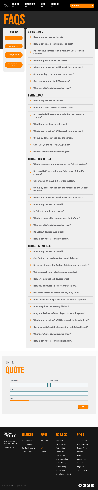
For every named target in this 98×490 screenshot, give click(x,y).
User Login (75, 5)
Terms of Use (82, 440)
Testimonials (60, 448)
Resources (55, 4)
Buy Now (80, 466)
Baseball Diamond (28, 448)
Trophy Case (60, 452)
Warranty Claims (83, 444)
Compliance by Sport (63, 474)
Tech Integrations (62, 444)
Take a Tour (81, 463)
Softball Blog (60, 470)
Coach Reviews (30, 4)
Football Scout (27, 440)
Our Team (44, 440)
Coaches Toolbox (62, 459)
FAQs (42, 448)
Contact (43, 444)
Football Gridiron (28, 444)
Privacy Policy (82, 448)
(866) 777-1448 (10, 447)
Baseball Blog (61, 466)
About (43, 4)
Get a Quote (81, 459)
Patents (80, 452)
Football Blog (60, 463)
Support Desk (82, 470)
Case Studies (60, 455)
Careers (43, 452)
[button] (92, 6)
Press (79, 455)
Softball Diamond (28, 452)
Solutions (16, 4)
